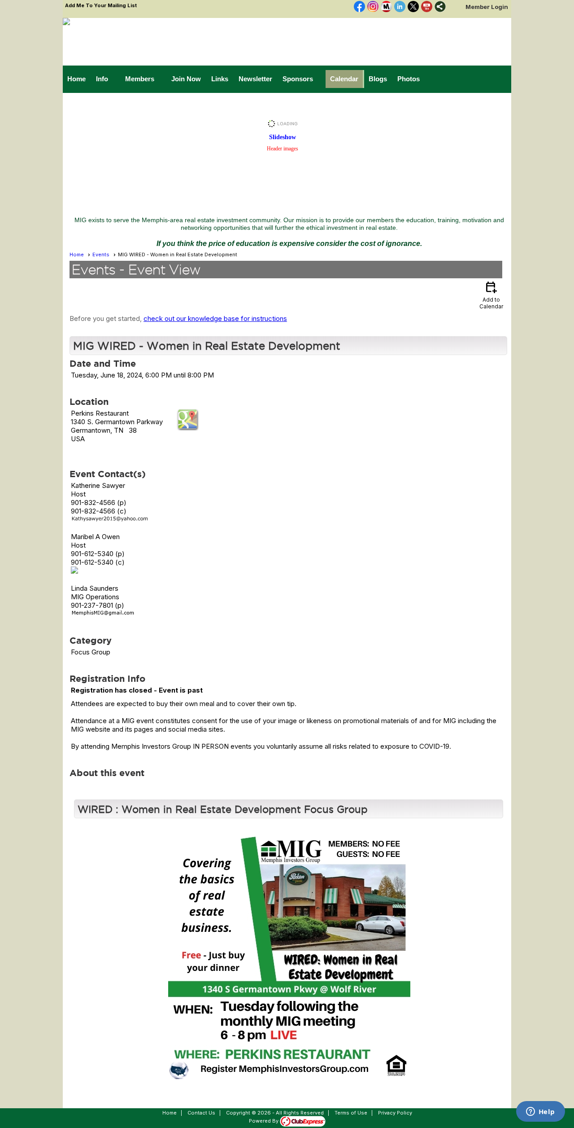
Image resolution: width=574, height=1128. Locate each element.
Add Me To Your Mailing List (101, 5)
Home (76, 79)
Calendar (344, 79)
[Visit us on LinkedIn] (399, 7)
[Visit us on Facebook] (359, 7)
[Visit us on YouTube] (426, 7)
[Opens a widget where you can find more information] (540, 1112)
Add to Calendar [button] (491, 295)
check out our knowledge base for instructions (215, 318)
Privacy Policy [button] (395, 1113)
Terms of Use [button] (351, 1113)
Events (100, 254)
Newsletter (255, 79)
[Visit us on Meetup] (386, 7)
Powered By (264, 1121)
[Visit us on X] (413, 7)
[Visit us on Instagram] (372, 7)
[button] (106, 79)
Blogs (378, 79)
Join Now (186, 79)
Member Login (486, 6)
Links (219, 79)
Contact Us (201, 1113)
